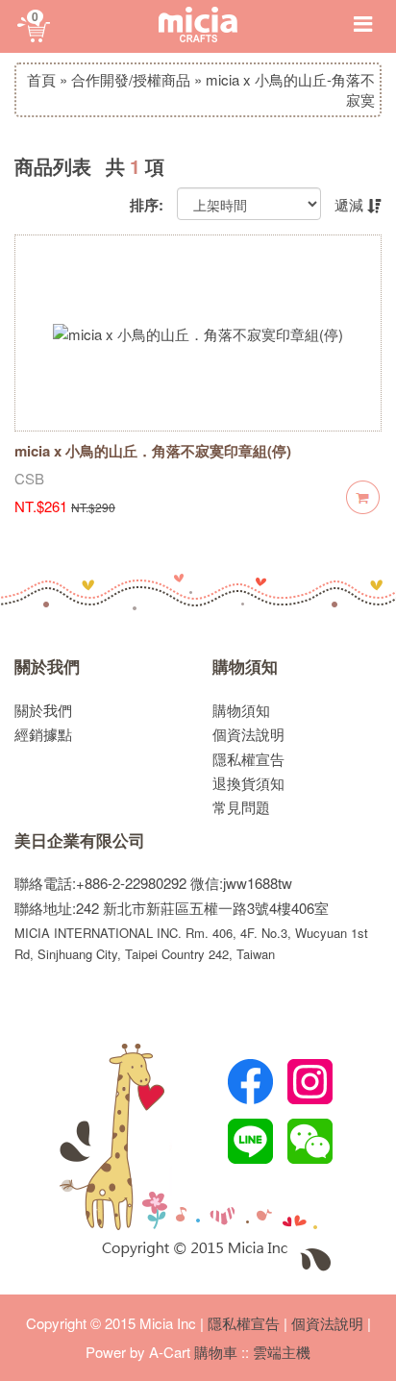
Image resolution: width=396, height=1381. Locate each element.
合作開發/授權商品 (130, 79)
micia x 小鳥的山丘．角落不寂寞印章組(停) (152, 450)
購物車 (215, 1352)
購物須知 (245, 666)
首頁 (41, 79)
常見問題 (241, 807)
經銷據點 (43, 734)
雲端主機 (281, 1352)
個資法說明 (248, 734)
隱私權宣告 (248, 759)
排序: (146, 205)
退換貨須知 (248, 783)
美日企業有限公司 (79, 840)
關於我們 (47, 666)
